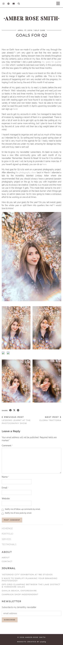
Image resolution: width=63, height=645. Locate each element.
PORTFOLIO (7, 534)
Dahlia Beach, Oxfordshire (19, 590)
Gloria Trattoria (50, 419)
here (15, 109)
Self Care (39, 30)
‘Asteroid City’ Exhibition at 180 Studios (27, 574)
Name (5, 477)
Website (6, 498)
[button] (59, 3)
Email (5, 488)
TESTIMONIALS (9, 544)
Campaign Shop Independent (20, 594)
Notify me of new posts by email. (18, 513)
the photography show (26, 172)
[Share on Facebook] (10, 410)
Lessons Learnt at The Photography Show (16, 420)
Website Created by (31, 642)
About (6, 557)
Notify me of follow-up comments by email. (22, 509)
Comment (7, 445)
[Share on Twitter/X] (14, 410)
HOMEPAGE (7, 528)
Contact (7, 561)
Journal (9, 568)
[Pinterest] (8, 3)
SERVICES (6, 539)
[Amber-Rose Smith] (31, 19)
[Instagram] (4, 3)
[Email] (14, 3)
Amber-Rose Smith (35, 637)
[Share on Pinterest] (18, 410)
